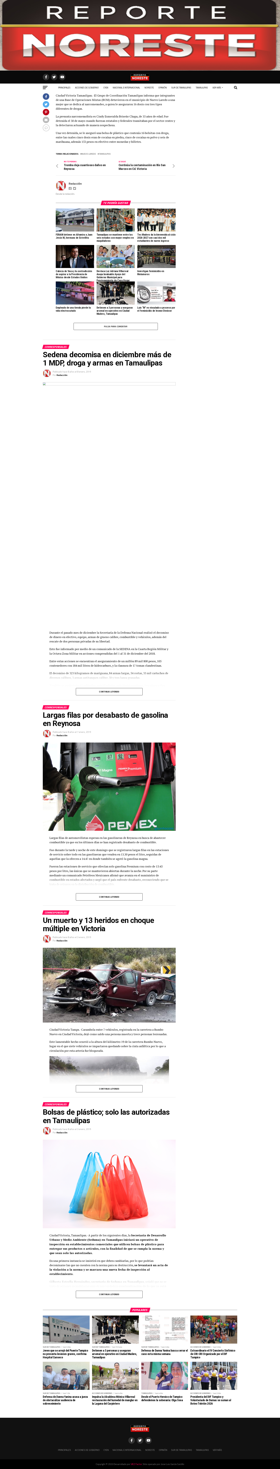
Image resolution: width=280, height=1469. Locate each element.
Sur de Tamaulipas (181, 87)
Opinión (162, 87)
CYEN (105, 87)
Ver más (216, 87)
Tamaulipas (202, 87)
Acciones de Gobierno (87, 87)
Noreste (149, 87)
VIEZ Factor (136, 1464)
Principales (64, 87)
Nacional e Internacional (126, 87)
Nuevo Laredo (89, 154)
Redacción (75, 183)
